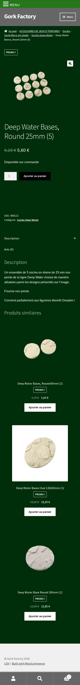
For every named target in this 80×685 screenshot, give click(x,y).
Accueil (13, 31)
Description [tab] (11, 238)
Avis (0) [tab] (8, 249)
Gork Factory (20, 16)
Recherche (40, 678)
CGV (6, 663)
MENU (15, 4)
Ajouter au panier (35, 176)
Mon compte (13, 678)
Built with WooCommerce (28, 663)
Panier (61, 675)
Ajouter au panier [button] (40, 407)
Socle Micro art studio (16, 35)
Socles (66, 31)
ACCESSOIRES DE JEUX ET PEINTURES (39, 31)
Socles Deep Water (42, 35)
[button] (70, 63)
